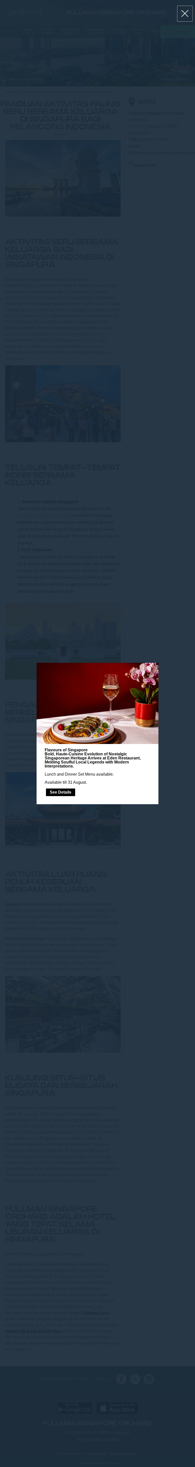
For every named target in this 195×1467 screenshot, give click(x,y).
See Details (60, 792)
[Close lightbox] (184, 13)
